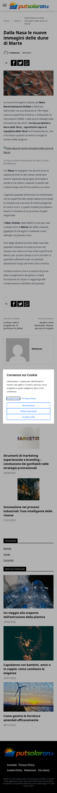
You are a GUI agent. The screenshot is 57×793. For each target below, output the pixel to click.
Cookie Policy (13, 398)
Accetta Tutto (28, 417)
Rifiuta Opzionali (28, 411)
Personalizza (28, 405)
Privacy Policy (29, 398)
